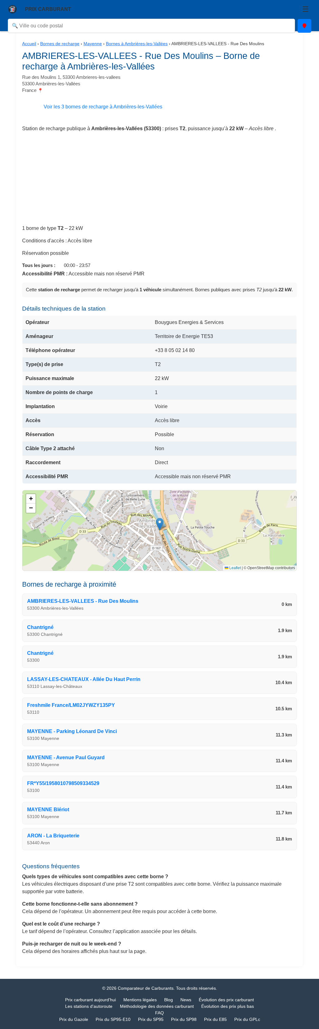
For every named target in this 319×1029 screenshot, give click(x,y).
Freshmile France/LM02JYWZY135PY (71, 705)
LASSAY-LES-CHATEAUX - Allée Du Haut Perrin (83, 679)
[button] (160, 524)
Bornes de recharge (59, 43)
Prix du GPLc (247, 1019)
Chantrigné (40, 627)
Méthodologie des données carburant (157, 1006)
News (185, 999)
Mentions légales (140, 999)
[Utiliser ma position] (304, 26)
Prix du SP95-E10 (113, 1019)
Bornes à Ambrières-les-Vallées (137, 43)
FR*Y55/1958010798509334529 (63, 783)
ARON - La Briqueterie (53, 835)
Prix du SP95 (151, 1019)
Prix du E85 (215, 1019)
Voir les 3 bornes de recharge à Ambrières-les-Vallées (103, 106)
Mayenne (92, 43)
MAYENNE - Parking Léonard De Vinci (72, 731)
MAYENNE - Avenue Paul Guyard (66, 757)
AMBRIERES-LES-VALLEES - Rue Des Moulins (82, 601)
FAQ (159, 1012)
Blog (168, 999)
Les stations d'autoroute (88, 1006)
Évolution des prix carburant (226, 999)
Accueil (29, 43)
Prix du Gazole (73, 1019)
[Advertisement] (159, 181)
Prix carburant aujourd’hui (90, 999)
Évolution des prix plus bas (227, 1006)
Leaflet (234, 568)
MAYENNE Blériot (48, 809)
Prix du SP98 (184, 1019)
